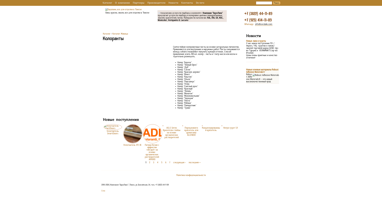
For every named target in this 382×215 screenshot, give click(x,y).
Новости (173, 3)
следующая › (179, 162)
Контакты (187, 3)
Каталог (107, 3)
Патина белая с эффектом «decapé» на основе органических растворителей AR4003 (152, 152)
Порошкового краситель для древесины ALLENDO (191, 131)
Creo (103, 191)
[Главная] (123, 9)
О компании (122, 3)
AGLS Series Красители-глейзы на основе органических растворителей (171, 133)
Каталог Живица (120, 34)
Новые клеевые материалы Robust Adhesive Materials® (262, 70)
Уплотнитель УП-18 (132, 145)
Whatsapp (249, 24)
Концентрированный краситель (211, 129)
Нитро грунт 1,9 (230, 128)
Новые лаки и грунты (256, 41)
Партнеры (138, 3)
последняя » (195, 162)
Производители (156, 3)
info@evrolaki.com (263, 24)
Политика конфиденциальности (191, 175)
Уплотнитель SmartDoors (113, 132)
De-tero (200, 3)
